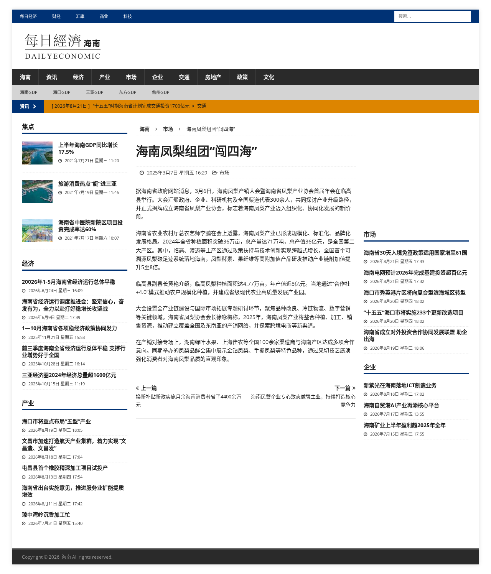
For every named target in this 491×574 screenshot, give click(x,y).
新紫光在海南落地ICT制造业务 (400, 385)
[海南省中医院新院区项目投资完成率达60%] (37, 230)
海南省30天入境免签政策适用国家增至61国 (415, 252)
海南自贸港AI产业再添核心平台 (401, 405)
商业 (104, 16)
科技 (128, 16)
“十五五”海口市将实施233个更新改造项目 (413, 312)
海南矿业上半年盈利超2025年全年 (405, 425)
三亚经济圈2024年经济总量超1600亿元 (69, 374)
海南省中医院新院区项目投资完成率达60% (90, 226)
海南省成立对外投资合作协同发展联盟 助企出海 (415, 335)
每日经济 (28, 16)
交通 (184, 77)
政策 (242, 77)
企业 (157, 77)
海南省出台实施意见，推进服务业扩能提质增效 (73, 491)
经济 (78, 77)
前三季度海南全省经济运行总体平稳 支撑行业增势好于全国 (73, 351)
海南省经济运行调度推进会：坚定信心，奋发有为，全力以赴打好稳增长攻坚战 (73, 305)
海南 (25, 77)
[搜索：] (432, 15)
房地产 (213, 77)
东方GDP (128, 92)
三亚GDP (95, 92)
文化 (269, 77)
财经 (56, 16)
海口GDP (62, 92)
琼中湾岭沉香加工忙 (46, 514)
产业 (104, 77)
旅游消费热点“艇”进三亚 (87, 183)
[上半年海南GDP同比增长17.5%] (37, 152)
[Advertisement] (421, 171)
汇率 (80, 16)
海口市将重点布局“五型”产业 (56, 421)
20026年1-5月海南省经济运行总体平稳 (68, 281)
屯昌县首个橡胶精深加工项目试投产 (65, 467)
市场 (131, 77)
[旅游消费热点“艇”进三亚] (37, 191)
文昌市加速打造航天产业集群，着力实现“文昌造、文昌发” (74, 444)
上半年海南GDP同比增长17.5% (88, 148)
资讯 (51, 77)
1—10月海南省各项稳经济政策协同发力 (69, 328)
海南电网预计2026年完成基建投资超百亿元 (415, 272)
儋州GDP (161, 92)
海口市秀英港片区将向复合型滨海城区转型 (415, 292)
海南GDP (29, 92)
